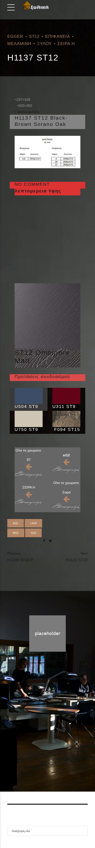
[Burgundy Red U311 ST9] (66, 396)
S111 (33, 532)
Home (28, 764)
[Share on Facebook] (44, 540)
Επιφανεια (57, 36)
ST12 (34, 36)
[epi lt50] (29, 474)
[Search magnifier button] (82, 830)
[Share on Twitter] (50, 540)
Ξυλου (44, 43)
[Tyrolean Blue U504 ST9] (29, 396)
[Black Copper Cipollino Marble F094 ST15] (66, 419)
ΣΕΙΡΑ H (66, 43)
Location (65, 764)
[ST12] (47, 316)
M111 (16, 532)
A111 (15, 523)
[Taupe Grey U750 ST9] (29, 419)
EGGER (15, 36)
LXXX (33, 523)
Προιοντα (45, 764)
